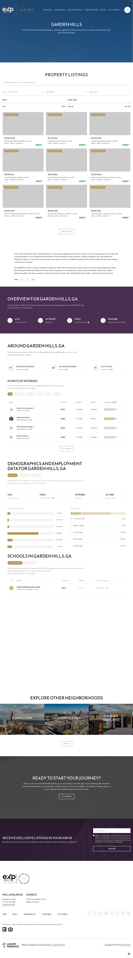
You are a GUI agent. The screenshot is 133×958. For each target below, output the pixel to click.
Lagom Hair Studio (23, 417)
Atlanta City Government (25, 408)
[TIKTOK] (117, 913)
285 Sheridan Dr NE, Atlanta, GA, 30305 (28, 589)
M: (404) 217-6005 (9, 899)
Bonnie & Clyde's (22, 436)
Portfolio (47, 10)
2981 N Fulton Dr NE (23, 438)
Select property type (10, 92)
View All (66, 744)
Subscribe (111, 849)
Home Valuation (91, 10)
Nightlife (57, 394)
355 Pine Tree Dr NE (23, 411)
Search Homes (66, 231)
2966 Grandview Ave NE (24, 420)
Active (40, 394)
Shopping (30, 394)
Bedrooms (93, 92)
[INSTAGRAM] (95, 913)
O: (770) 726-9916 (8, 902)
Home (4, 914)
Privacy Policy (119, 842)
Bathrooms (50, 92)
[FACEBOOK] (89, 913)
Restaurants (19, 394)
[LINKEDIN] (100, 913)
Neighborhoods (75, 10)
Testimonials (46, 914)
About (15, 914)
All (11, 394)
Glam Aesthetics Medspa (25, 427)
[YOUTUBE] (106, 913)
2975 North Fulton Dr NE (24, 429)
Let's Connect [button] (66, 796)
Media (103, 10)
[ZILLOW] (128, 913)
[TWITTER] (112, 913)
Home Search (60, 10)
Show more (66, 449)
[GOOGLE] (123, 913)
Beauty (48, 394)
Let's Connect (63, 914)
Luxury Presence (58, 945)
